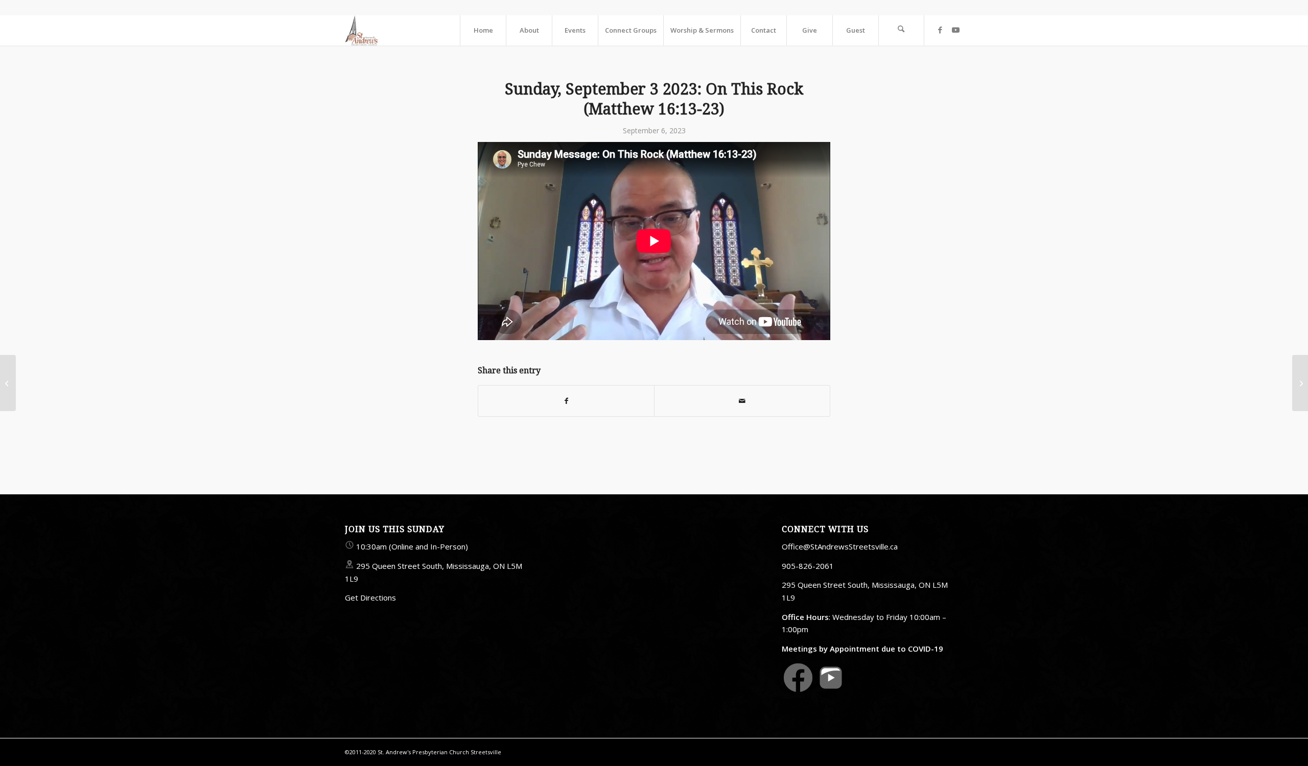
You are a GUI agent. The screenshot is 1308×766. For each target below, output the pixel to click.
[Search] (901, 30)
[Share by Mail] (742, 401)
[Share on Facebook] (566, 401)
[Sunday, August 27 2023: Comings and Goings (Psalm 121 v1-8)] (8, 383)
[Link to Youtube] (955, 29)
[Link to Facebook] (940, 29)
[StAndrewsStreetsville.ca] (361, 30)
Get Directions (370, 597)
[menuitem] (483, 30)
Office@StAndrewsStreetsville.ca (840, 546)
